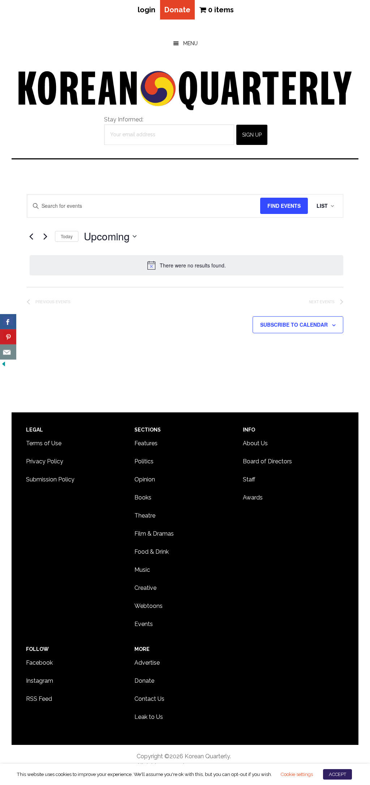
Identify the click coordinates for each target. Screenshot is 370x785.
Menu (190, 43)
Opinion (144, 479)
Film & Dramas (154, 533)
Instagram (39, 680)
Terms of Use (43, 443)
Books (142, 497)
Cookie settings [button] (296, 774)
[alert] (186, 265)
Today (67, 236)
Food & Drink (151, 551)
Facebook (39, 662)
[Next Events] (45, 236)
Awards (253, 497)
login (146, 9)
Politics (144, 461)
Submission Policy (50, 479)
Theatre (144, 515)
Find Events (284, 205)
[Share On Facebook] (8, 321)
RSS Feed (39, 698)
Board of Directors (267, 461)
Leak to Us (148, 716)
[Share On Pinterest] (8, 336)
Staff (249, 479)
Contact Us (149, 698)
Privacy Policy (44, 461)
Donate (177, 9)
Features (146, 443)
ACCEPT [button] (337, 774)
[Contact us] (8, 352)
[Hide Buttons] (3, 364)
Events (143, 624)
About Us (255, 443)
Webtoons (148, 605)
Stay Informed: (123, 119)
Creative (145, 587)
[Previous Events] (31, 236)
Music (142, 569)
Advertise (147, 662)
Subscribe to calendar (294, 324)
